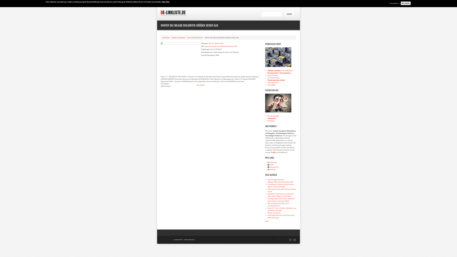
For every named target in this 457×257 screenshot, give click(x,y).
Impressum (273, 162)
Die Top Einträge (273, 78)
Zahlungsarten (273, 82)
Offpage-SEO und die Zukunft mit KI (280, 182)
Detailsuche (272, 118)
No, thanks (406, 3)
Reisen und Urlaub (178, 38)
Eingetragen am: (207, 49)
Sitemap (272, 169)
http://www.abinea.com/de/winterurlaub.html (221, 46)
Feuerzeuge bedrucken (276, 179)
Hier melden (200, 85)
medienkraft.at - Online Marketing (184, 239)
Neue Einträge (273, 75)
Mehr (267, 221)
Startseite (165, 38)
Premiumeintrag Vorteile (276, 80)
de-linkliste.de (173, 12)
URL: (202, 46)
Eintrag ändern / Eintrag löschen (279, 73)
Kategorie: (204, 43)
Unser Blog (272, 85)
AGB (271, 165)
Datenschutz (274, 167)
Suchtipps (271, 121)
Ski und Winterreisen (194, 38)
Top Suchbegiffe (273, 116)
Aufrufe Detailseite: (208, 55)
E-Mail (273, 152)
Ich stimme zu (394, 3)
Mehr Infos (165, 2)
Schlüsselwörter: (207, 52)
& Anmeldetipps (280, 71)
